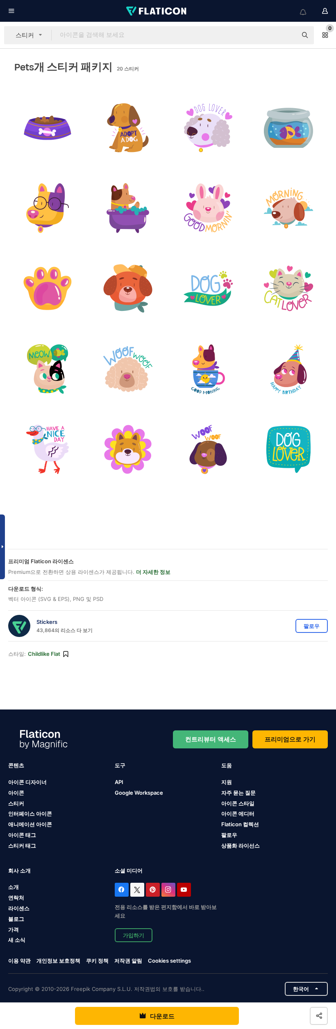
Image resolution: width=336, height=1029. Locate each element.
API (119, 782)
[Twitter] (137, 890)
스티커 (16, 803)
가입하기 (133, 935)
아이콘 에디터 (237, 813)
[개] (47, 208)
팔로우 (229, 835)
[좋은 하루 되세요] (47, 449)
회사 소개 (19, 870)
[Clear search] (287, 35)
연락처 (16, 897)
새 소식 (16, 939)
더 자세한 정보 (153, 572)
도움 (226, 765)
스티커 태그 (22, 845)
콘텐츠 (16, 765)
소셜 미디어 (129, 870)
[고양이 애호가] (288, 288)
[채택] (127, 127)
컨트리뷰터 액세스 (210, 739)
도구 (120, 765)
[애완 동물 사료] (47, 127)
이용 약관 (19, 960)
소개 (13, 887)
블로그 (16, 919)
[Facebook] (122, 890)
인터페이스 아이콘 (30, 813)
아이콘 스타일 (237, 803)
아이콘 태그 (22, 835)
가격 (13, 929)
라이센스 (19, 908)
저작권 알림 (128, 960)
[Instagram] (168, 890)
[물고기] (288, 127)
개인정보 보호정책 (58, 960)
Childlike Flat (44, 653)
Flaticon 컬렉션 (240, 824)
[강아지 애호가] (208, 127)
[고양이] (47, 369)
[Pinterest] (153, 890)
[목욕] (127, 208)
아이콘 (16, 792)
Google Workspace (139, 792)
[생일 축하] (288, 369)
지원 (226, 782)
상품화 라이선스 (240, 845)
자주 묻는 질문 (238, 792)
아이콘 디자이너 (27, 782)
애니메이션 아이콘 (30, 824)
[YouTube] (184, 890)
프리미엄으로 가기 (290, 739)
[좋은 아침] (208, 208)
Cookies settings (169, 961)
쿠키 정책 (97, 960)
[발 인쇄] (47, 288)
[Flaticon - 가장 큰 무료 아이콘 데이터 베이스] (157, 11)
